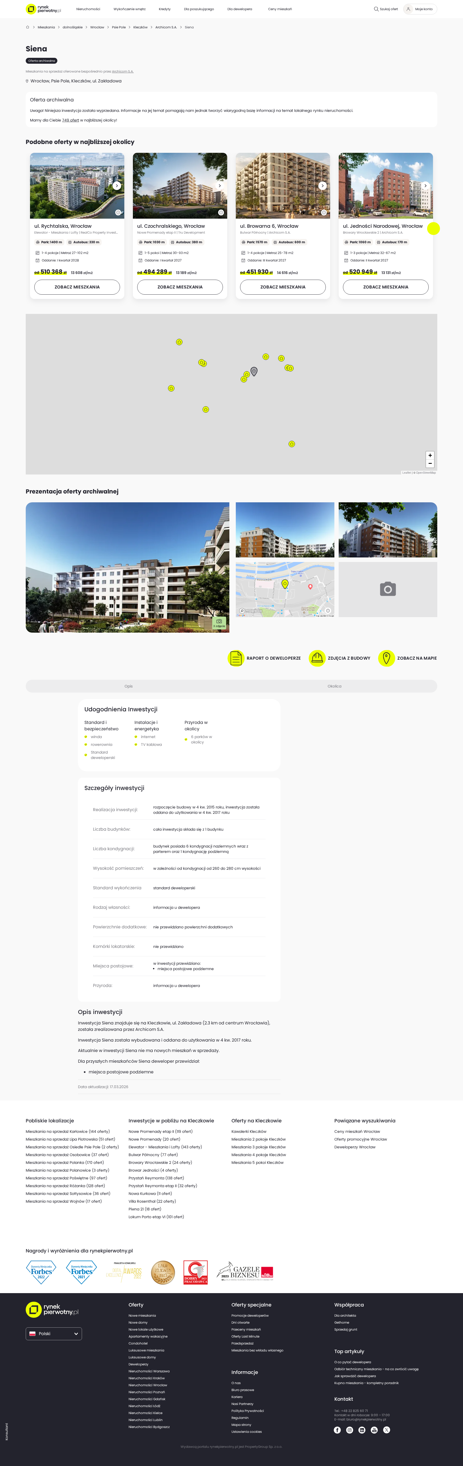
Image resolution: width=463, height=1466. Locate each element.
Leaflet (406, 472)
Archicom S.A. (123, 71)
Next (434, 233)
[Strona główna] (28, 27)
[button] (117, 185)
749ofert (70, 120)
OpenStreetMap (426, 472)
